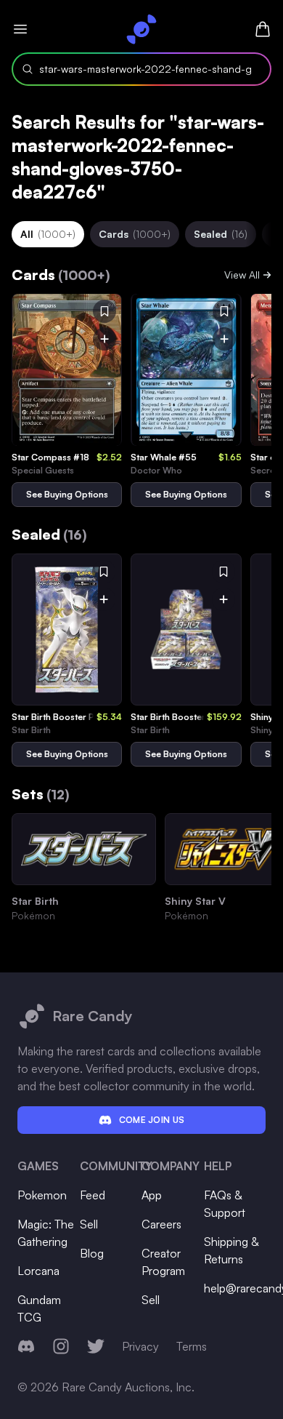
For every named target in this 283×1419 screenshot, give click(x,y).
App (152, 1195)
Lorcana (38, 1270)
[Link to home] (141, 29)
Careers (161, 1224)
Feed (92, 1195)
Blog (92, 1253)
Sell (89, 1224)
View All (242, 274)
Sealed (220, 234)
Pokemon (42, 1195)
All (47, 234)
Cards (135, 234)
